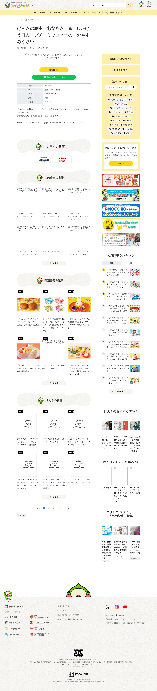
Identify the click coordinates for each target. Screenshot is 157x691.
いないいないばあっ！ (114, 12)
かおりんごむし (116, 112)
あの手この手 (127, 125)
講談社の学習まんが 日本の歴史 (68, 614)
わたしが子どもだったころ (122, 108)
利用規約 (121, 615)
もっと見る (54, 263)
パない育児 (129, 129)
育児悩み (128, 120)
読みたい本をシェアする (56, 77)
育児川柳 (130, 112)
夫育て (128, 133)
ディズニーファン (63, 610)
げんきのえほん (71, 12)
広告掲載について (112, 619)
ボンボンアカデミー (64, 606)
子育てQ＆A (115, 129)
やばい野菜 (117, 133)
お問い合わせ (110, 615)
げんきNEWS (55, 12)
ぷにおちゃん (122, 104)
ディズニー (117, 120)
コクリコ (103, 556)
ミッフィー (21, 515)
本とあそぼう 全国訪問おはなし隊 (69, 619)
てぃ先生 (115, 125)
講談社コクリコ (119, 559)
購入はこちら (54, 70)
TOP (18, 20)
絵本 (132, 99)
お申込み (121, 163)
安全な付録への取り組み (136, 623)
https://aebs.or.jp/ (78, 667)
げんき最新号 (39, 12)
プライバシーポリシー (129, 619)
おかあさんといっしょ (91, 12)
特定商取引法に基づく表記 (115, 623)
